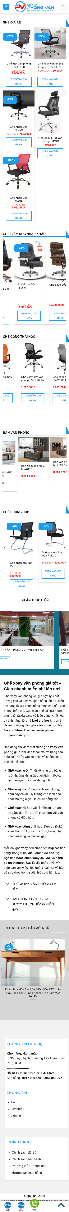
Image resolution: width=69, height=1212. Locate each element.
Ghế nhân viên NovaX (19, 128)
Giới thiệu (17, 1109)
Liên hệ (16, 1115)
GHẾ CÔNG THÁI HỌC (19, 336)
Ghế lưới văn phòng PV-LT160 (19, 65)
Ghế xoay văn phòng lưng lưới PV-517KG (50, 65)
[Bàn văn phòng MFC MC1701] (41, 447)
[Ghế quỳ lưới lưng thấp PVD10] (25, 532)
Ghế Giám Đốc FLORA (16, 286)
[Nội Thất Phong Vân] (34, 6)
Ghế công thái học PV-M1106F (39, 378)
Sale (8, 1210)
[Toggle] (7, 884)
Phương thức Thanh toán (29, 1166)
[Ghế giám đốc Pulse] (51, 260)
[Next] (63, 280)
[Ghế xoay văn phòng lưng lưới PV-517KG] (50, 43)
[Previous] (6, 280)
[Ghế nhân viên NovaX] (18, 106)
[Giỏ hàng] (63, 7)
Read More (26, 662)
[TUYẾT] (34, 1204)
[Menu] (6, 7)
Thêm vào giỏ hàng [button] (19, 81)
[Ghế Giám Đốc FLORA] (20, 260)
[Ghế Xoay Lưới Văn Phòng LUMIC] (50, 111)
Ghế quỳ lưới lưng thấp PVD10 (23, 554)
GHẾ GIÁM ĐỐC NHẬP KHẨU (24, 234)
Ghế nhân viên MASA (19, 199)
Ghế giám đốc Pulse (51, 284)
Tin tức (15, 1102)
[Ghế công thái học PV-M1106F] (41, 357)
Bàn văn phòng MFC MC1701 (37, 463)
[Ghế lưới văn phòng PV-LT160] (18, 43)
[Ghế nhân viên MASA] (18, 172)
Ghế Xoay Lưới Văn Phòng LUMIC (50, 139)
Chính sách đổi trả (24, 1152)
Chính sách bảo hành (26, 1159)
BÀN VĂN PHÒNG (16, 432)
